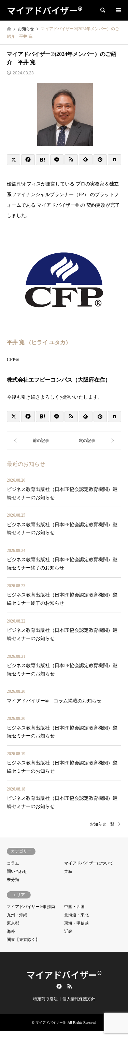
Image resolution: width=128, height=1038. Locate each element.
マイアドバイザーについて (88, 863)
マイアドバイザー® (64, 974)
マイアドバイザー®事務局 (31, 906)
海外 (11, 931)
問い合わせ (17, 871)
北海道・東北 (76, 915)
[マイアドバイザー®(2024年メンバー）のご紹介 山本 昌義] (93, 440)
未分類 (13, 879)
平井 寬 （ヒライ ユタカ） (39, 342)
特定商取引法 (45, 999)
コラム (13, 863)
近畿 (68, 931)
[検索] (102, 10)
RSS (69, 986)
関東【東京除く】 (23, 939)
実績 (68, 871)
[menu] (118, 10)
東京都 (13, 923)
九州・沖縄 (17, 915)
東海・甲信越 (76, 923)
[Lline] (56, 159)
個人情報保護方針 (78, 999)
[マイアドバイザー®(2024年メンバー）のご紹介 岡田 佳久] (35, 440)
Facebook (58, 986)
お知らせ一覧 (102, 824)
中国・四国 (74, 906)
